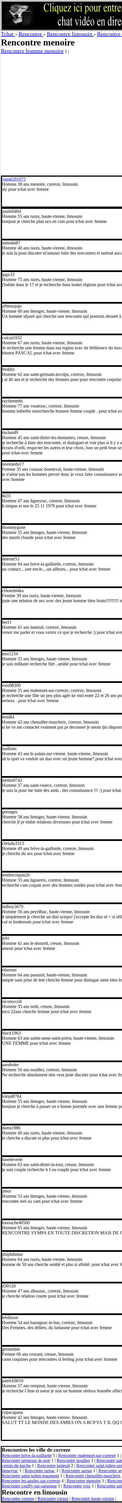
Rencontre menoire (84, 1480)
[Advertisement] (61, 115)
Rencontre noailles (73, 1460)
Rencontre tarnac (40, 1470)
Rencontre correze (18, 1498)
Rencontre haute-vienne (92, 1498)
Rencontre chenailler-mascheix (93, 1475)
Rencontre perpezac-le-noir (26, 1460)
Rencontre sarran (77, 1470)
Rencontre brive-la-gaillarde (27, 1455)
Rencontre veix (77, 1486)
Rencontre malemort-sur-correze (87, 1455)
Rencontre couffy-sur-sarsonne (29, 1486)
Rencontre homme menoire (32, 51)
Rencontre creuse (52, 1498)
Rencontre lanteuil (53, 1465)
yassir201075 (14, 179)
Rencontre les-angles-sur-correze (31, 1480)
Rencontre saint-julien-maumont (30, 1475)
